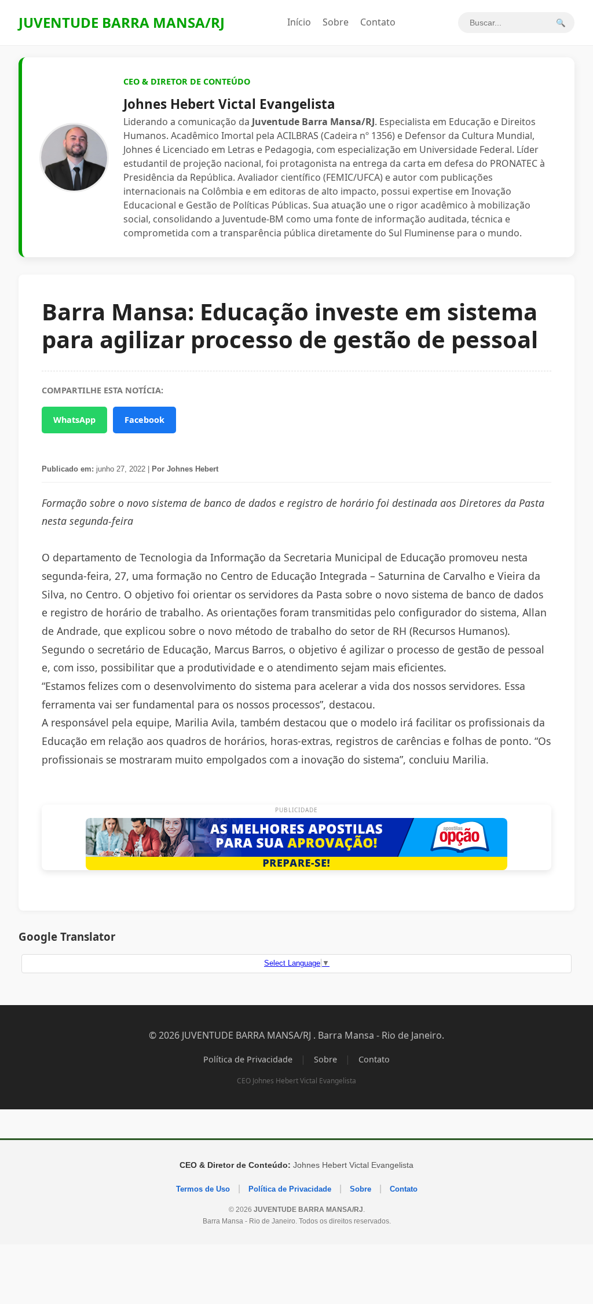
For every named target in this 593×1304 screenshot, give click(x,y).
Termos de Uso (203, 1189)
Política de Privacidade (247, 1059)
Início (299, 22)
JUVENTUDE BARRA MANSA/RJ (122, 22)
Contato (378, 22)
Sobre (336, 22)
